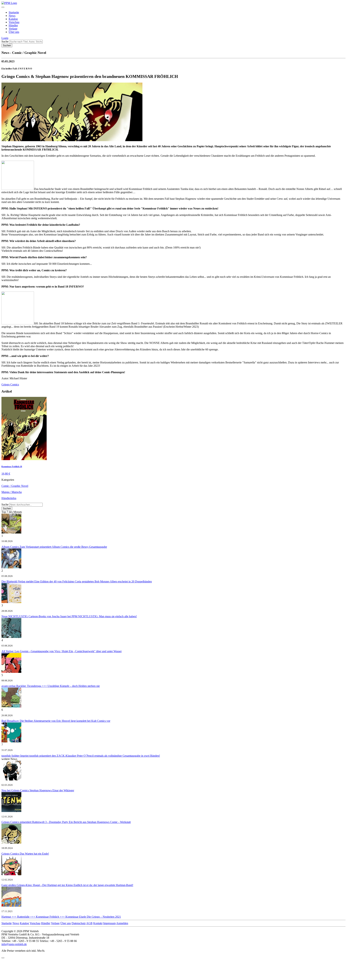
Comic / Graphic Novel (14, 485)
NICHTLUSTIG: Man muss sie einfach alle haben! (69, 616)
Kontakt (97, 923)
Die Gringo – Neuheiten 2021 (61, 916)
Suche (4, 41)
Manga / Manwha (11, 492)
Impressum (109, 923)
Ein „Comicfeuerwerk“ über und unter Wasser (61, 651)
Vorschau (14, 22)
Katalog (13, 18)
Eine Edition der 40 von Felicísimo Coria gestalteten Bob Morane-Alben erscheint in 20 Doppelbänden (76, 581)
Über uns (14, 31)
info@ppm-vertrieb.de (14, 944)
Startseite (14, 12)
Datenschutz (79, 923)
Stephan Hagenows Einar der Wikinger (37, 790)
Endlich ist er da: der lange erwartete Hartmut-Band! (67, 885)
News (12, 15)
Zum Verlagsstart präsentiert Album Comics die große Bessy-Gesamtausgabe (54, 546)
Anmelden (122, 923)
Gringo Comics (10, 384)
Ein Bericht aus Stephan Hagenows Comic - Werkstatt (66, 822)
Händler (13, 25)
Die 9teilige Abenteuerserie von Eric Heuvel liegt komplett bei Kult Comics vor (55, 720)
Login (4, 38)
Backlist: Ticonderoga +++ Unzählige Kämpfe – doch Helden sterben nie (50, 685)
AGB (89, 923)
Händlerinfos (8, 498)
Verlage (13, 28)
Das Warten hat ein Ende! (25, 853)
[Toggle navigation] (2, 7)
